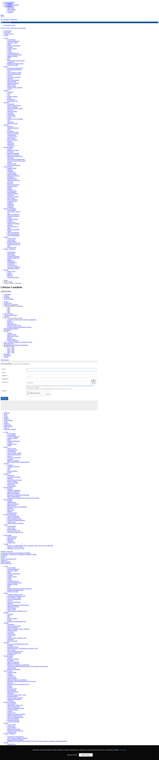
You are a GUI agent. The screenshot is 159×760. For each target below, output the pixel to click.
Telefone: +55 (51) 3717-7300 (15, 547)
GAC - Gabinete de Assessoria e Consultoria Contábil (18, 342)
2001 (8, 310)
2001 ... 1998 (10, 352)
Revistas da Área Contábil (14, 325)
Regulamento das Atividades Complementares (16, 345)
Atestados (6, 316)
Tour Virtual (7, 32)
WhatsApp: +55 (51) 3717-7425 (15, 548)
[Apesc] (3, 557)
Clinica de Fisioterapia (13, 516)
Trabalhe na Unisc (12, 444)
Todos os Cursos (11, 448)
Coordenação (7, 355)
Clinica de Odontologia (13, 517)
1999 (8, 312)
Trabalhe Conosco (8, 34)
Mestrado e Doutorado (13, 460)
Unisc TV (6, 428)
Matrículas (10, 478)
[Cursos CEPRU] (5, 562)
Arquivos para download (10, 315)
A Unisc (6, 432)
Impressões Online (12, 513)
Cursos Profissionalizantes (14, 454)
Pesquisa (6, 463)
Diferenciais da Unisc (13, 336)
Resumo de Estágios (9, 346)
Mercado (9, 337)
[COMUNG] (19, 554)
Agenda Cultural (11, 526)
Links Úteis (10, 322)
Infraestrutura (7, 330)
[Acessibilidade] (5, 19)
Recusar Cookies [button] (72, 755)
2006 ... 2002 (10, 351)
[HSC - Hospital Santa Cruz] (8, 559)
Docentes (6, 296)
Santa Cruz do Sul (12, 536)
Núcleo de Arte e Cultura (13, 531)
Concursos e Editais (12, 438)
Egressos (6, 301)
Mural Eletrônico (11, 505)
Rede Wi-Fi (10, 508)
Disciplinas (7, 297)
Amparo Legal (8, 303)
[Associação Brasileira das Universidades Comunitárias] (15, 553)
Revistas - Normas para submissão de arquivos (19, 327)
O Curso (6, 331)
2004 (8, 309)
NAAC (6, 416)
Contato (6, 35)
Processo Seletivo (8, 487)
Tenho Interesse (5, 360)
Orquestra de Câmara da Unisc (15, 532)
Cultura (6, 525)
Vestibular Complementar (14, 490)
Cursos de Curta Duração (14, 457)
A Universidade (11, 433)
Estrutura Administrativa (13, 441)
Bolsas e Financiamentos (13, 496)
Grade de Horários (9, 299)
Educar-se (10, 456)
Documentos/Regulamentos (11, 328)
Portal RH (6, 413)
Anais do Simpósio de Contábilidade (13, 306)
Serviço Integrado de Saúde (14, 519)
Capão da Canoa (11, 538)
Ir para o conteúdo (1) (9, 2)
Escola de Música (11, 529)
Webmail (9, 511)
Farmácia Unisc (11, 522)
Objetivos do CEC (12, 324)
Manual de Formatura (13, 504)
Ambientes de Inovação (13, 466)
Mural (5, 414)
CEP (8, 469)
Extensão (6, 474)
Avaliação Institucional (13, 436)
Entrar (2, 15)
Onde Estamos (8, 31)
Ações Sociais (11, 484)
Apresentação (7, 294)
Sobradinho (10, 541)
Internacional (13, 19)
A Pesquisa (10, 465)
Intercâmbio (7, 354)
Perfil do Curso (11, 339)
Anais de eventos (8, 313)
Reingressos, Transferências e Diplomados (18, 495)
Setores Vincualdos (12, 481)
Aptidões (9, 333)
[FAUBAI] (4, 556)
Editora (6, 422)
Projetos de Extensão (12, 483)
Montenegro (10, 539)
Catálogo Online (11, 502)
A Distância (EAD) (12, 450)
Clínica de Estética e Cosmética (15, 523)
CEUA (9, 468)
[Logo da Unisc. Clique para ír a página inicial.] (13, 28)
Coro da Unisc (11, 528)
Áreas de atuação (11, 334)
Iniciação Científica (12, 471)
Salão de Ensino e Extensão (14, 480)
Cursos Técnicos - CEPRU (14, 453)
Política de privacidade (10, 429)
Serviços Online (8, 499)
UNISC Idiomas (8, 426)
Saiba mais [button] (122, 750)
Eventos (9, 321)
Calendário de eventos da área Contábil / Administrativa (21, 319)
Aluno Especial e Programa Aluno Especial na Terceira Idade (23, 498)
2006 (8, 307)
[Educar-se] (4, 560)
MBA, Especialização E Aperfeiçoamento (18, 462)
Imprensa (6, 423)
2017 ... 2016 (10, 348)
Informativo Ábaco (9, 343)
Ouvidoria (10, 442)
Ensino (6, 447)
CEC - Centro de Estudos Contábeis (13, 318)
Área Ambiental (11, 435)
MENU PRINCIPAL (6, 563)
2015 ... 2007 (10, 349)
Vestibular (10, 489)
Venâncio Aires (11, 542)
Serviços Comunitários (10, 514)
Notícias (6, 357)
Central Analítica (8, 420)
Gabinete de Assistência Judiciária (16, 520)
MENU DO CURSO (6, 291)
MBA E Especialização (13, 493)
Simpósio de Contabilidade (11, 304)
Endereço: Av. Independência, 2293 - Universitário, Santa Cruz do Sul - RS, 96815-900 (30, 545)
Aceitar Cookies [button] (85, 755)
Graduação (10, 459)
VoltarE (6, 417)
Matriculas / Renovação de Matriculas (17, 507)
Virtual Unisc (10, 510)
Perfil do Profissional (12, 340)
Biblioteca (6, 419)
